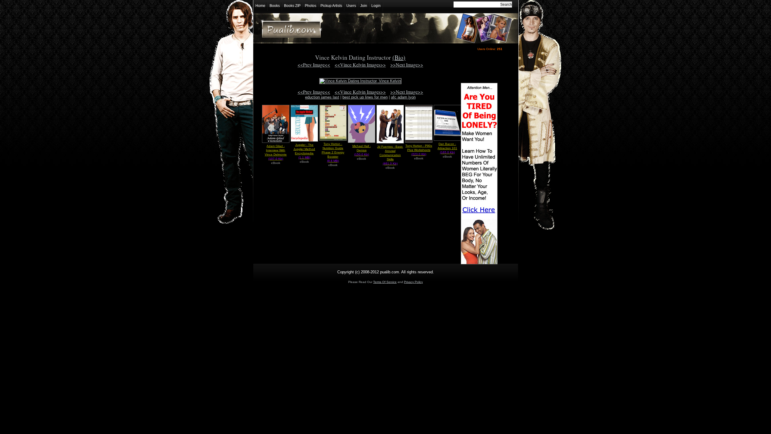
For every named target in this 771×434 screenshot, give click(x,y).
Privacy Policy (413, 282)
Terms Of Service (385, 282)
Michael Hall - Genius (361, 150)
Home (260, 6)
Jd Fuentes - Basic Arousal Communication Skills (390, 155)
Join (363, 6)
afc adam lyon (403, 97)
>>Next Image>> (406, 64)
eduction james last (322, 97)
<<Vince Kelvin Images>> (360, 64)
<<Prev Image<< (314, 64)
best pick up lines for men (365, 97)
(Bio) (398, 57)
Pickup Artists (331, 6)
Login (376, 6)
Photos (310, 6)
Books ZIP (292, 6)
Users (351, 6)
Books (275, 6)
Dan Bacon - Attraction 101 (447, 148)
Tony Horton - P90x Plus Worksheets (418, 150)
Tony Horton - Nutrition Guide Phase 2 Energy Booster (333, 152)
